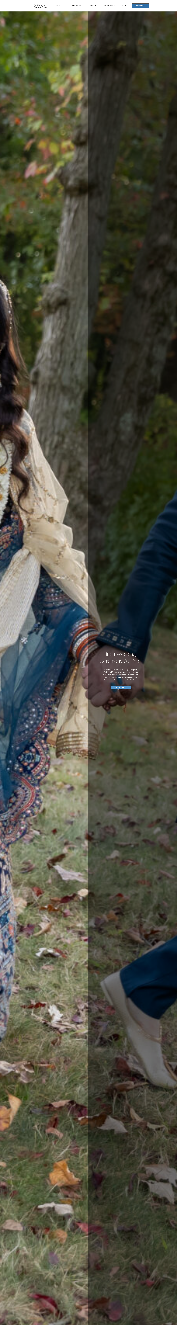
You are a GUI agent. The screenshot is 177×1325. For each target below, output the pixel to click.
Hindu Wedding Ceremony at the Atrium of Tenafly (119, 661)
